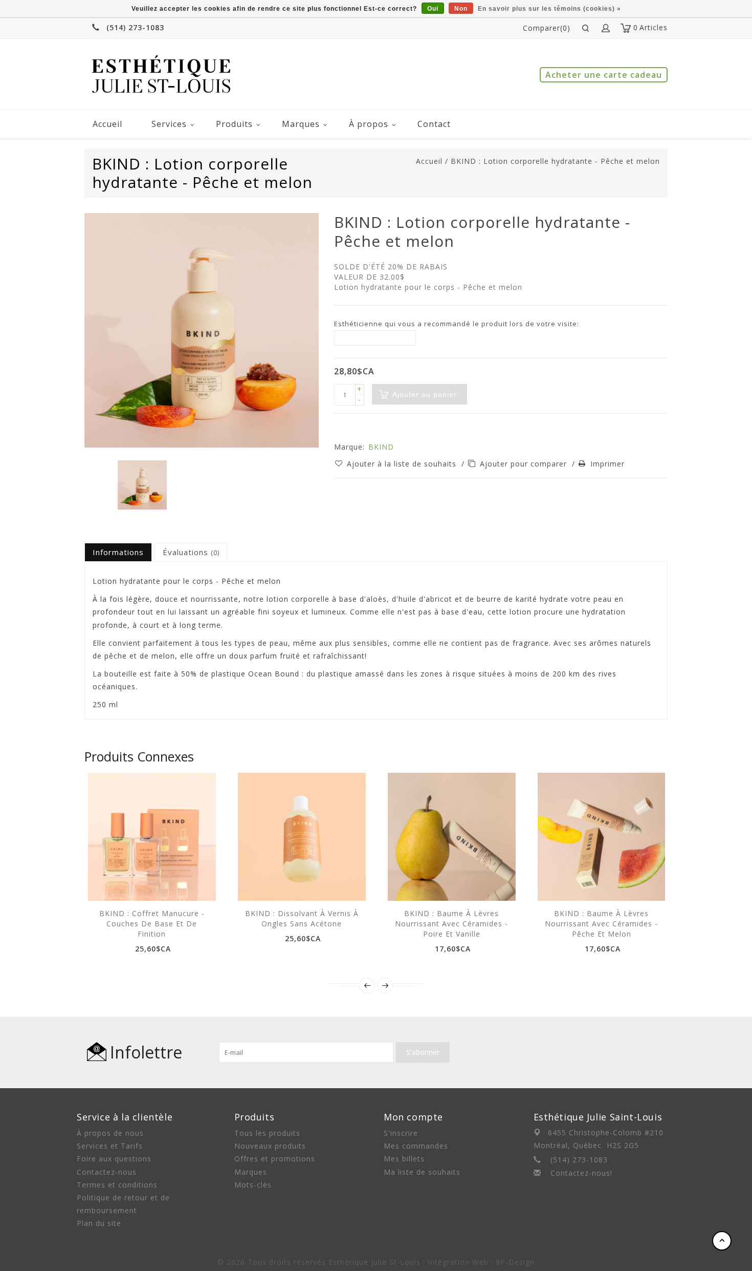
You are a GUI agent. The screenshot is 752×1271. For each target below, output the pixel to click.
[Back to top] (722, 1241)
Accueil (107, 124)
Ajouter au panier (116, 883)
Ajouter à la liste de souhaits (403, 464)
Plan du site (99, 1223)
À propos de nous (110, 1133)
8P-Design (515, 1262)
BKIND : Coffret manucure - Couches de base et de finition (152, 923)
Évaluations (191, 552)
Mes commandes (416, 1146)
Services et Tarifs (110, 1146)
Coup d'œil (139, 883)
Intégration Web (458, 1262)
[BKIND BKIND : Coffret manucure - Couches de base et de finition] (151, 837)
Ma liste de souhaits (422, 1172)
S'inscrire (401, 1133)
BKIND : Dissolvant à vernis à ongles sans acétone (302, 918)
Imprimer (607, 464)
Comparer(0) (546, 28)
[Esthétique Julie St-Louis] (161, 74)
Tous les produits (267, 1133)
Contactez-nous (107, 1172)
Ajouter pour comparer (524, 464)
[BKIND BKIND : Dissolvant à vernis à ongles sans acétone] (301, 837)
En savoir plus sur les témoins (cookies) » (549, 8)
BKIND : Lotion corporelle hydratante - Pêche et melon (555, 161)
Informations (118, 552)
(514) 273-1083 (135, 27)
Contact (434, 124)
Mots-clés (253, 1185)
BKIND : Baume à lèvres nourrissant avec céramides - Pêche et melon (601, 923)
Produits (234, 124)
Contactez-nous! (581, 1173)
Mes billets (404, 1158)
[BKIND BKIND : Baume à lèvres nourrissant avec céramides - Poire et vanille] (451, 837)
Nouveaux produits (270, 1146)
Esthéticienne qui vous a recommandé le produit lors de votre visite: (456, 323)
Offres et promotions (274, 1158)
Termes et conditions (117, 1185)
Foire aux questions (114, 1158)
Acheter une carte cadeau (603, 74)
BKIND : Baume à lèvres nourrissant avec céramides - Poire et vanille (451, 923)
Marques (301, 124)
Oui (432, 8)
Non (461, 8)
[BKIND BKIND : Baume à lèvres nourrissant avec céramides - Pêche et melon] (601, 837)
